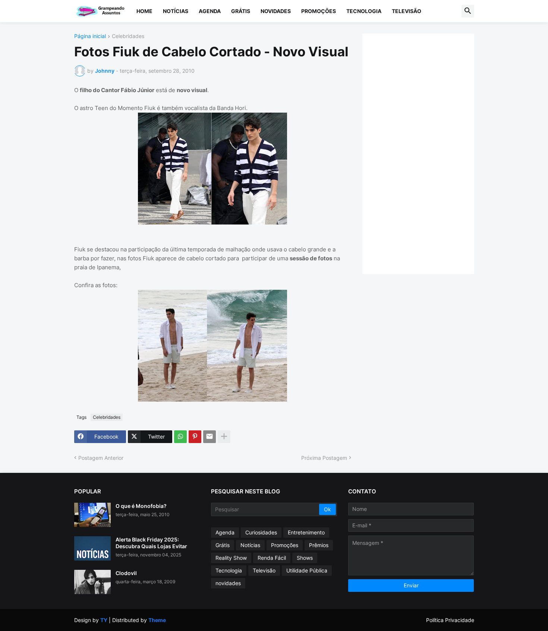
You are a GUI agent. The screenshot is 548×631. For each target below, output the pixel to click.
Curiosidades (261, 532)
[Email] (209, 436)
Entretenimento (306, 532)
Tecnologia (363, 11)
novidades (228, 583)
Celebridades (128, 36)
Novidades (276, 11)
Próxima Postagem (324, 458)
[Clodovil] (92, 582)
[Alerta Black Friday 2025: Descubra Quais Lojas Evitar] (92, 548)
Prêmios (318, 545)
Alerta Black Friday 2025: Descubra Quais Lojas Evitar (151, 542)
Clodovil (126, 573)
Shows (305, 558)
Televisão (406, 11)
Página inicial (90, 36)
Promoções (318, 11)
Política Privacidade (450, 620)
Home (144, 11)
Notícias (175, 11)
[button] (468, 11)
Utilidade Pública (306, 570)
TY (103, 620)
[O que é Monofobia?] (92, 515)
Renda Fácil (272, 558)
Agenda (210, 11)
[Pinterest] (195, 436)
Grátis (240, 11)
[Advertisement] (426, 153)
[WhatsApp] (180, 436)
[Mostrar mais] (224, 436)
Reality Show (231, 558)
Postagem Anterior (100, 458)
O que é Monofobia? (141, 506)
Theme (157, 620)
